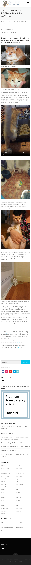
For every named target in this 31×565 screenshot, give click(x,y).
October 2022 (19, 484)
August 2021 (4, 495)
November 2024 (20, 473)
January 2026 (19, 465)
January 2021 (4, 500)
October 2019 (19, 508)
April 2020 (18, 505)
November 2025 (5, 468)
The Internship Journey (7, 527)
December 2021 (20, 492)
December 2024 (5, 473)
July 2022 (18, 487)
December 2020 (20, 500)
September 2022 (5, 487)
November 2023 (5, 476)
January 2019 (4, 513)
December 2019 (5, 508)
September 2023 (5, 479)
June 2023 (18, 481)
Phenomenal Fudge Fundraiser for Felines (12, 443)
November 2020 (5, 503)
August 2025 (4, 471)
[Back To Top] (15, 555)
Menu (28, 3)
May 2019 (4, 511)
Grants (3, 525)
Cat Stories (4, 522)
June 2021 (18, 495)
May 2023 (4, 484)
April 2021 (18, 497)
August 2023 (19, 479)
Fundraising (19, 522)
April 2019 (18, 511)
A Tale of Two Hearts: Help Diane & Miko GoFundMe (15, 446)
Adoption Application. (9, 333)
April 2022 (18, 489)
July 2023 (3, 481)
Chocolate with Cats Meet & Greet (10, 450)
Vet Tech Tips (5, 530)
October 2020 (19, 503)
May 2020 (4, 505)
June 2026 (4, 465)
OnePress (27, 559)
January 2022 (4, 492)
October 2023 (19, 476)
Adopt (18, 342)
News (17, 525)
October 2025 (19, 468)
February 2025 (19, 471)
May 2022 (4, 489)
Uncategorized (19, 527)
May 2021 (4, 497)
